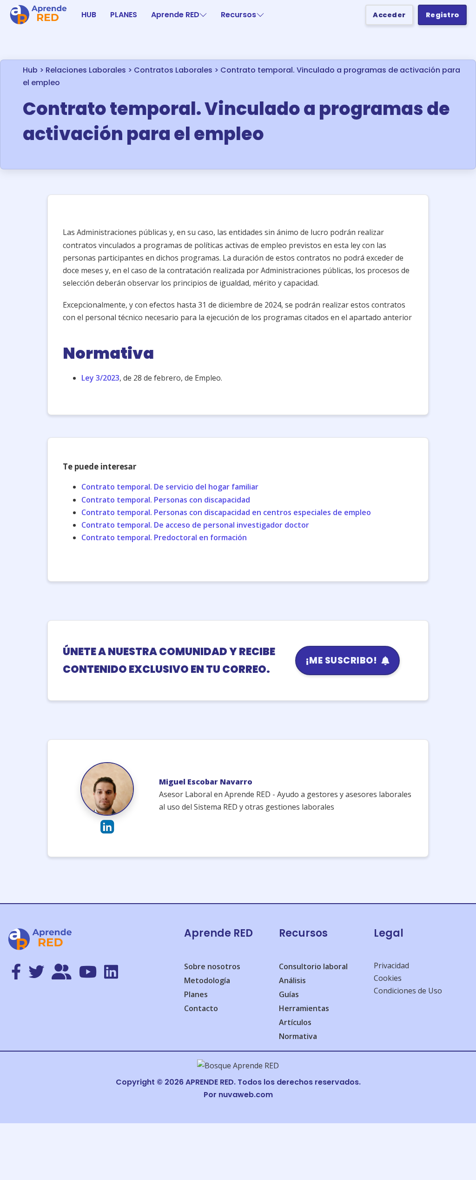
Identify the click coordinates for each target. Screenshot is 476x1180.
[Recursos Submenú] (260, 15)
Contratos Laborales (173, 70)
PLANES (123, 14)
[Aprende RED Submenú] (203, 15)
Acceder (389, 15)
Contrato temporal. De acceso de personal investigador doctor (195, 525)
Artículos (295, 1022)
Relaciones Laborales (86, 70)
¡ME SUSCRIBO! (341, 660)
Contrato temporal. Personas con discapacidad (165, 500)
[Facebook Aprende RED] (16, 972)
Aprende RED (175, 14)
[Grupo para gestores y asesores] (61, 972)
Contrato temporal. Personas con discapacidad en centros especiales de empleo (226, 512)
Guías (289, 994)
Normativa (298, 1036)
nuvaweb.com (245, 1094)
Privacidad (391, 965)
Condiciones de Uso (408, 991)
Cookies (388, 978)
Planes (196, 994)
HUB (88, 14)
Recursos (238, 14)
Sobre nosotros (212, 966)
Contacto (201, 1008)
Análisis (292, 980)
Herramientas (304, 1008)
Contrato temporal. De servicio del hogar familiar (169, 487)
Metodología (207, 980)
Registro (442, 15)
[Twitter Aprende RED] (36, 972)
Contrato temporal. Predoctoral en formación (164, 537)
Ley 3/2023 (100, 378)
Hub (30, 70)
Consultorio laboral (313, 966)
